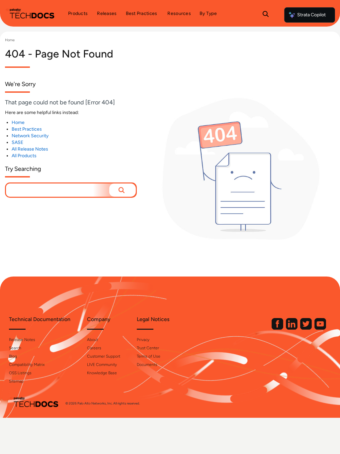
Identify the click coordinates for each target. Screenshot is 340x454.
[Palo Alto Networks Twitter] (306, 328)
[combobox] (57, 190)
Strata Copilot (311, 15)
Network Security (30, 136)
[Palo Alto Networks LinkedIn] (292, 328)
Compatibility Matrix (26, 364)
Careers (94, 348)
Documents (147, 364)
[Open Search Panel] (266, 15)
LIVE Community (102, 364)
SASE (17, 142)
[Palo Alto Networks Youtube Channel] (320, 328)
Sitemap (16, 381)
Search (15, 348)
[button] (122, 190)
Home (10, 40)
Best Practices (27, 129)
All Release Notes (30, 149)
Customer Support (103, 356)
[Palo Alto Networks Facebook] (278, 328)
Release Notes (22, 339)
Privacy (143, 339)
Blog (13, 356)
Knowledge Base (102, 373)
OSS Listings (20, 373)
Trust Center (148, 348)
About (92, 339)
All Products (24, 156)
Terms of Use (148, 356)
